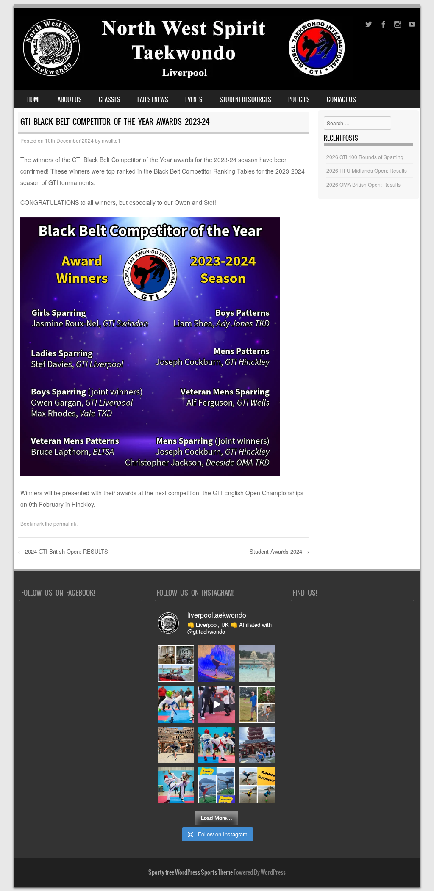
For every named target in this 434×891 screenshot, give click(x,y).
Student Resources (245, 99)
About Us (70, 99)
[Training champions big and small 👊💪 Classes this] (216, 704)
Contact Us (341, 99)
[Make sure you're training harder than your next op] (216, 745)
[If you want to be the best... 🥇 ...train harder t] (176, 704)
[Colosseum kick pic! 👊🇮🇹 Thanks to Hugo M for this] (176, 745)
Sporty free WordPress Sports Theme (190, 872)
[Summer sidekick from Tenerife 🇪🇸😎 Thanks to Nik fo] (257, 663)
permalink (64, 523)
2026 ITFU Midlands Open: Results (366, 170)
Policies (299, 99)
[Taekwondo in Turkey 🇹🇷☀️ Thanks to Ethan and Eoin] (216, 785)
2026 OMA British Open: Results (363, 184)
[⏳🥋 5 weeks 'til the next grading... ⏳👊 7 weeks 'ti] (176, 785)
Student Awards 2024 (279, 551)
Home (34, 99)
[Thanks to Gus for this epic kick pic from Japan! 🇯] (257, 745)
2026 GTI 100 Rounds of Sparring (364, 156)
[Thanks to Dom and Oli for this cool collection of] (176, 663)
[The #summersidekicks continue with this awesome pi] (216, 663)
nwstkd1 (111, 140)
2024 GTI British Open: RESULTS (63, 551)
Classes (109, 99)
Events (194, 99)
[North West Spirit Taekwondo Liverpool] (184, 77)
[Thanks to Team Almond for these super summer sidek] (257, 785)
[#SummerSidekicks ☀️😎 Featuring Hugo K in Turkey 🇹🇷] (257, 704)
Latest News (152, 99)
